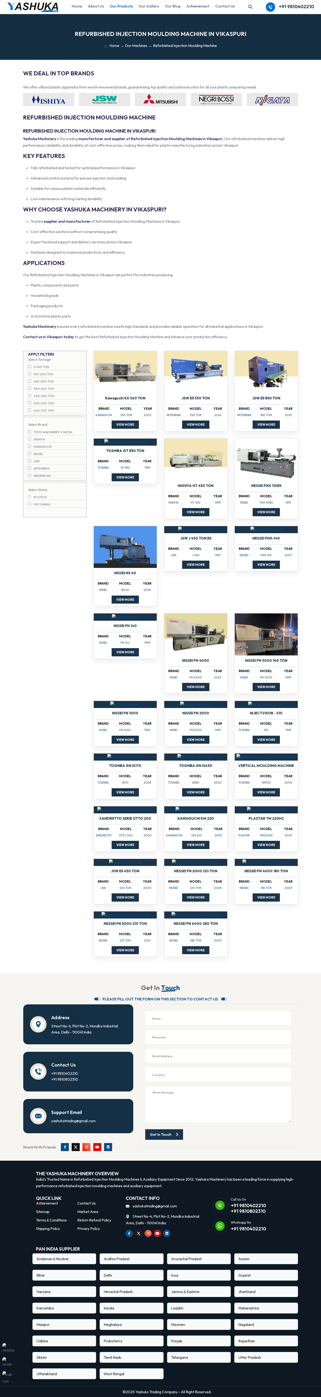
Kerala (109, 1308)
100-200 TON (43, 374)
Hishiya (39, 439)
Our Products (121, 6)
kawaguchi (42, 446)
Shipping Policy (48, 1228)
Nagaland (246, 1324)
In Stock (40, 497)
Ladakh (177, 1308)
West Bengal (114, 1373)
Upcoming (41, 504)
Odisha (42, 1341)
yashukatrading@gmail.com (73, 1120)
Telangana (179, 1357)
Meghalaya (113, 1324)
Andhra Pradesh (117, 1258)
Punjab (176, 1341)
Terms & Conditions (51, 1220)
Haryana (43, 1291)
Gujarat (244, 1275)
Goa (174, 1275)
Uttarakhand (46, 1373)
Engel (38, 454)
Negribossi (42, 476)
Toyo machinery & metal (53, 432)
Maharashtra (248, 1308)
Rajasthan (246, 1341)
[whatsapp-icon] (8, 1349)
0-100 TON (41, 367)
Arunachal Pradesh (186, 1258)
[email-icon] (8, 1363)
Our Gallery (149, 6)
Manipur (43, 1324)
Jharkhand (246, 1291)
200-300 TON (43, 381)
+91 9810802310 (64, 1079)
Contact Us (225, 6)
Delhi (108, 1275)
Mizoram (178, 1324)
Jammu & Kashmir (185, 1291)
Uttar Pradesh (249, 1357)
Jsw (36, 461)
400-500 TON (43, 396)
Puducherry (113, 1341)
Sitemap (43, 1211)
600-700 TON (43, 410)
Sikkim (41, 1357)
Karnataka (45, 1308)
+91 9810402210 (296, 6)
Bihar (40, 1275)
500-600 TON (43, 403)
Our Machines (136, 46)
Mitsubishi (41, 468)
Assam (244, 1258)
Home (77, 6)
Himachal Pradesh (118, 1291)
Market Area (87, 1211)
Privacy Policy (88, 1228)
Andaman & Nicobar (52, 1258)
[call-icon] (8, 1377)
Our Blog (172, 6)
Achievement (197, 6)
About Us (96, 6)
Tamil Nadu (112, 1357)
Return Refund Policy (94, 1220)
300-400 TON (43, 388)
